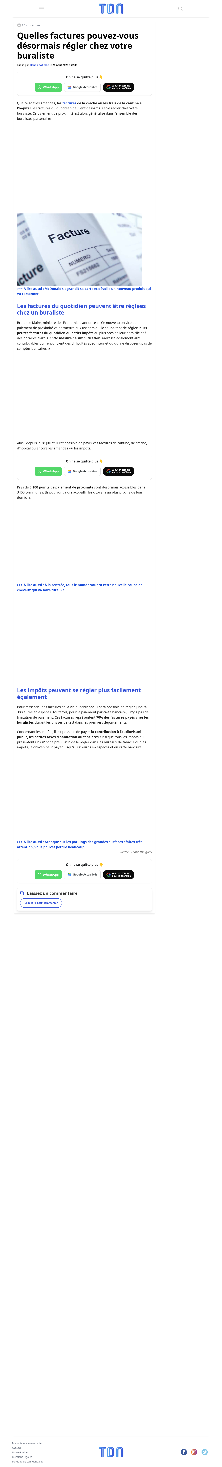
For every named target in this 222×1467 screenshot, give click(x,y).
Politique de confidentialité (27, 1461)
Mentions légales (22, 1457)
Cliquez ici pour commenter (41, 902)
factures (69, 103)
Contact (16, 1447)
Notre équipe (20, 1452)
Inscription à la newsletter (27, 1443)
